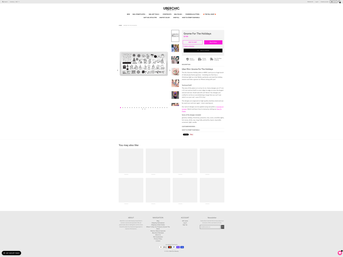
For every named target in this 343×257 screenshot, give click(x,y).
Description (186, 64)
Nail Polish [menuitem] (178, 14)
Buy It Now (213, 42)
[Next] (170, 70)
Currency (12, 1)
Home (120, 25)
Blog (158, 221)
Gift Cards (185, 221)
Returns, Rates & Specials (158, 231)
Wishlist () (310, 1)
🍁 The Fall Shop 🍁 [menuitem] (209, 14)
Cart (334, 1)
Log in (316, 1)
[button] (339, 2)
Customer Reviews (188, 126)
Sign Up (185, 225)
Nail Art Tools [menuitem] (154, 14)
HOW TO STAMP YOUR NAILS (190, 130)
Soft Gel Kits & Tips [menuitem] (150, 17)
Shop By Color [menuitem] (164, 17)
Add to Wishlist (189, 46)
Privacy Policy (158, 239)
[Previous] (118, 70)
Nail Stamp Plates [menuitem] (139, 14)
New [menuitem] (128, 14)
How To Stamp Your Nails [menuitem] (191, 17)
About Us (158, 235)
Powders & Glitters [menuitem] (192, 14)
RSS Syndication (158, 237)
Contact (158, 241)
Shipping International (158, 223)
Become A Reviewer (158, 233)
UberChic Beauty (174, 251)
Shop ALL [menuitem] (176, 17)
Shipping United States (158, 225)
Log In (185, 223)
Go (222, 226)
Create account (324, 1)
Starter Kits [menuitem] (167, 14)
